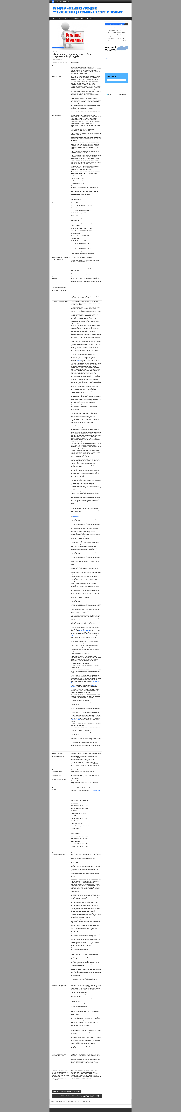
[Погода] (109, 94)
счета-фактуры (75, 516)
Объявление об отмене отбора (114, 40)
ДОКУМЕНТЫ (67, 18)
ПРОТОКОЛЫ (84, 18)
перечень (79, 360)
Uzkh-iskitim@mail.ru (95, 790)
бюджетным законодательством (78, 635)
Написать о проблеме (116, 80)
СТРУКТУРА (59, 18)
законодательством (75, 719)
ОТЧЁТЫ (75, 18)
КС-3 (88, 647)
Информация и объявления (57, 47)
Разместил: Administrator (58, 59)
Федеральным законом (84, 630)
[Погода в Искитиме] (116, 92)
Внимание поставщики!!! (113, 38)
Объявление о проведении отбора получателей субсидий (66, 1091)
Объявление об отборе (112, 28)
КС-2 (86, 647)
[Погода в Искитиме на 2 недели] (122, 94)
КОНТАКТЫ (92, 18)
